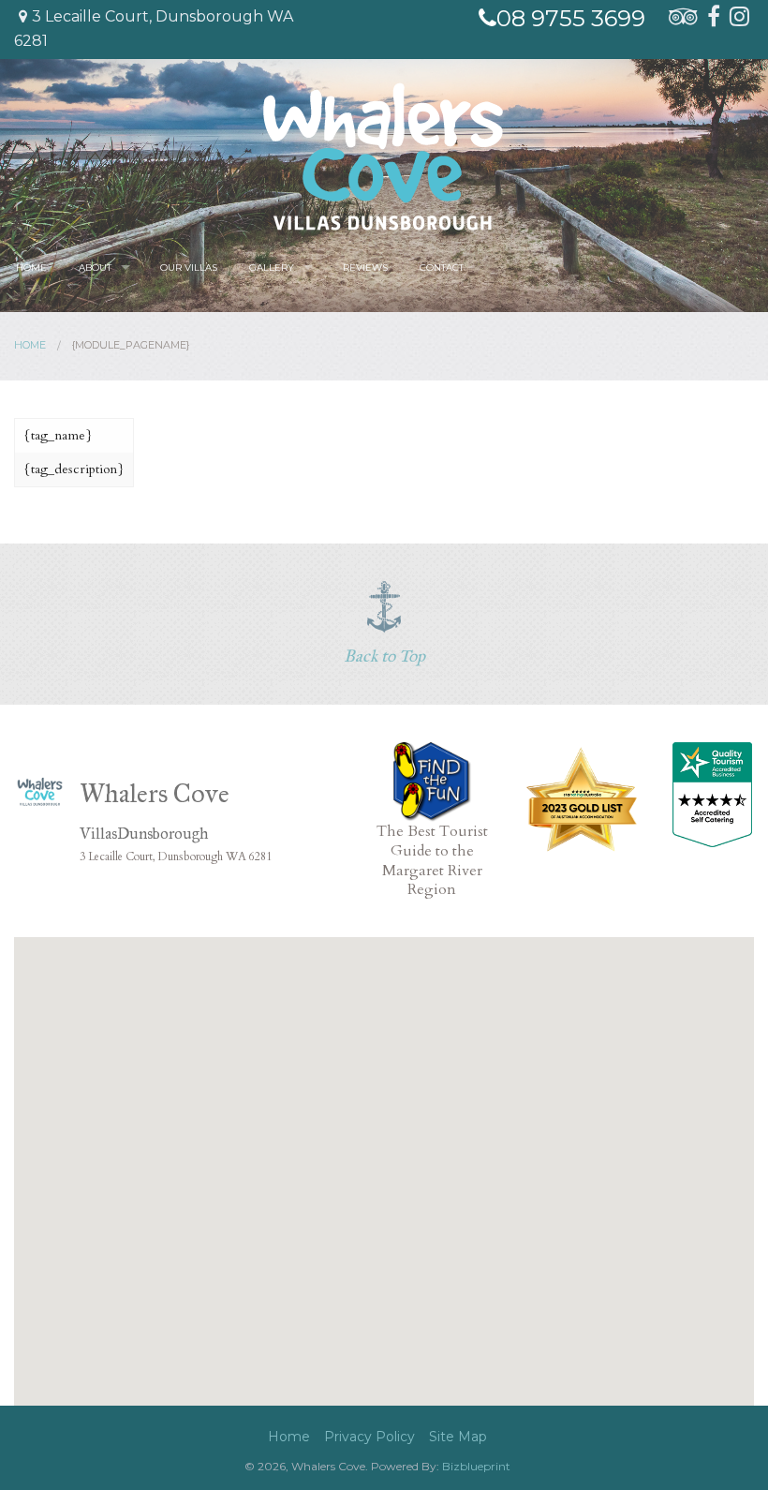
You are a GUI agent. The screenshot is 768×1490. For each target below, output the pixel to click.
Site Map (458, 1436)
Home (31, 267)
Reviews (365, 267)
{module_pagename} (130, 344)
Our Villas (188, 267)
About (95, 267)
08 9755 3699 (570, 18)
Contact (442, 267)
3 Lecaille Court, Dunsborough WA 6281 (153, 28)
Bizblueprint (476, 1466)
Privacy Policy (369, 1436)
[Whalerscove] (383, 155)
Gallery (271, 267)
